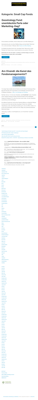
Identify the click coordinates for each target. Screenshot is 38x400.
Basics (3, 183)
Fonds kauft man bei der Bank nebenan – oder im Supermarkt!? (19, 162)
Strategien (3, 63)
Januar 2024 (3, 312)
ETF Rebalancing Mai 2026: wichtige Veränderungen (10, 132)
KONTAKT (3, 371)
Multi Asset (3, 241)
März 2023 (3, 329)
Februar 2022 (4, 350)
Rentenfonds (3, 246)
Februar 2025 (4, 293)
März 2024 (3, 309)
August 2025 (4, 284)
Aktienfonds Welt (4, 171)
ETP (2, 206)
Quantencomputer (4, 244)
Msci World (3, 239)
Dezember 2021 (4, 354)
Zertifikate (3, 262)
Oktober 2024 (4, 299)
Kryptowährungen (4, 233)
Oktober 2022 (4, 337)
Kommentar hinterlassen (6, 64)
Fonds (17, 62)
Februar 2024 (4, 311)
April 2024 (3, 307)
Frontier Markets (4, 213)
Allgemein (3, 175)
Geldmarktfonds (4, 218)
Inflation (3, 224)
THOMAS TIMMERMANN (9, 157)
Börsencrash (3, 190)
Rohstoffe (3, 247)
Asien (2, 180)
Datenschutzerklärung (5, 376)
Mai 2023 (3, 326)
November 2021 (4, 355)
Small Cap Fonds (32, 62)
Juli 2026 (3, 266)
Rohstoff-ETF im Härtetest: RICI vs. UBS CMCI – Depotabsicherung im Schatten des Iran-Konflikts (17, 137)
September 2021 (4, 359)
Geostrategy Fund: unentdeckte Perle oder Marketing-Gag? (15, 23)
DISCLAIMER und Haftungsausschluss (8, 374)
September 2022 (4, 339)
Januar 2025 (3, 294)
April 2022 (3, 347)
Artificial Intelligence (5, 178)
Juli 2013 (3, 360)
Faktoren (3, 208)
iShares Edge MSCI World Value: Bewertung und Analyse (11, 136)
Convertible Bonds (4, 195)
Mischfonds (27, 62)
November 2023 (4, 316)
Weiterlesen (5, 57)
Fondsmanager (4, 211)
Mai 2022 (3, 345)
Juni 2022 (3, 344)
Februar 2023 (4, 331)
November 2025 (4, 279)
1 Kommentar (5, 121)
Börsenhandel (13, 62)
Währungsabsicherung (5, 259)
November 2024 (4, 297)
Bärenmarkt (9, 62)
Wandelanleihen (4, 261)
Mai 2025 (3, 289)
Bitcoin (3, 186)
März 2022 (3, 349)
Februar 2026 (4, 274)
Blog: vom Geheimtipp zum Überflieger (20, 92)
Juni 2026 (3, 268)
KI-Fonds (3, 228)
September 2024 (4, 301)
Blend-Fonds (4, 188)
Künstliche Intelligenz (5, 234)
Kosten (3, 231)
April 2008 (3, 365)
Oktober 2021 (4, 357)
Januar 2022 (3, 352)
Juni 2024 (3, 306)
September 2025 (4, 283)
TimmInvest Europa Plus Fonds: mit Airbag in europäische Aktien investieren (18, 157)
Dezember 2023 (4, 314)
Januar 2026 (3, 276)
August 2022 (4, 340)
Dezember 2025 (4, 278)
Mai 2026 (3, 269)
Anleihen (3, 176)
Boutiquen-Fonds (4, 193)
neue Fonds (23, 120)
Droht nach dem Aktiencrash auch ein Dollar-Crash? (21, 147)
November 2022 (4, 336)
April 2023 (3, 327)
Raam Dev (32, 396)
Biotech (3, 185)
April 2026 (3, 271)
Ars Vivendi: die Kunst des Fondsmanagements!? (16, 152)
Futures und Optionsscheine (6, 214)
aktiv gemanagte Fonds (5, 173)
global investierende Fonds (6, 221)
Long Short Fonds (4, 236)
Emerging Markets (4, 203)
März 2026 (3, 273)
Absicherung (5, 62)
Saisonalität (3, 249)
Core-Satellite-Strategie (5, 196)
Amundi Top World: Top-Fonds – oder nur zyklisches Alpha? (18, 141)
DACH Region (18, 120)
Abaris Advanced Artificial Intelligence (8, 134)
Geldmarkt (3, 216)
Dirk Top (4, 61)
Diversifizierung (4, 199)
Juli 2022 (3, 342)
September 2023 (4, 319)
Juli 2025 (3, 286)
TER (2, 254)
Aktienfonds (14, 120)
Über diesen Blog (4, 372)
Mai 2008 (3, 364)
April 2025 (3, 291)
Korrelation (3, 229)
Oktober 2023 (4, 317)
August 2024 (4, 302)
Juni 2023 (3, 324)
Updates (3, 256)
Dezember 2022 (4, 334)
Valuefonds (3, 257)
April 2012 (3, 362)
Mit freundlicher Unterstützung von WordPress (10, 396)
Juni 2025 (3, 288)
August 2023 (4, 321)
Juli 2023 (3, 322)
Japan (2, 226)
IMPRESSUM (4, 377)
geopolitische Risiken (21, 62)
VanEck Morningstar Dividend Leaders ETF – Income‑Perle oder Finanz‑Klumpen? (15, 131)
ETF (2, 204)
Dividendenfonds (4, 201)
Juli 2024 (3, 304)
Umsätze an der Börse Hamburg (25, 45)
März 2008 (3, 367)
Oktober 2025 (4, 281)
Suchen (3, 125)
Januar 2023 (3, 332)
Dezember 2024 (4, 296)
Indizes (3, 223)
